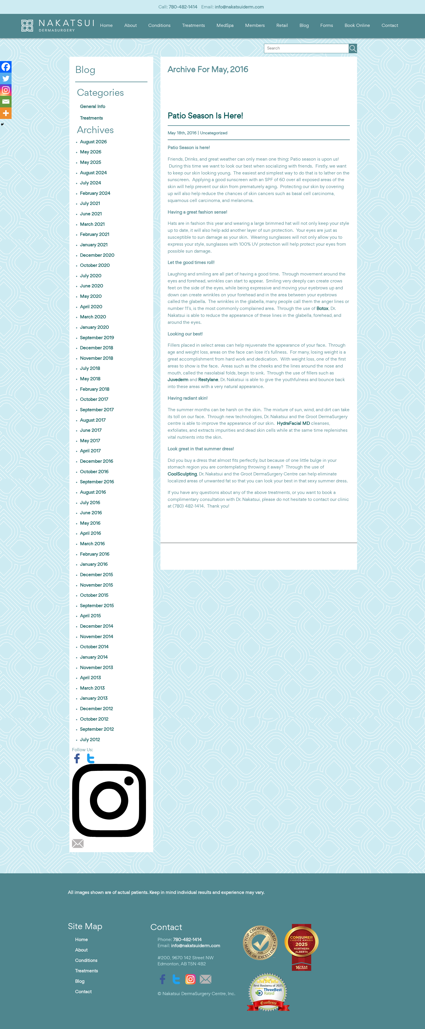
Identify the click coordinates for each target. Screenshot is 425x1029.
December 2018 (96, 348)
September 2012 (97, 729)
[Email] (6, 101)
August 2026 (93, 142)
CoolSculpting (182, 474)
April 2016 (90, 534)
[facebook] (79, 758)
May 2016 (90, 523)
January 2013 (94, 699)
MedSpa (225, 26)
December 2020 (97, 255)
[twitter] (92, 758)
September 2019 (97, 338)
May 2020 (91, 297)
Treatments (193, 26)
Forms (326, 26)
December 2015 (96, 575)
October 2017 (94, 400)
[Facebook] (6, 67)
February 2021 (94, 235)
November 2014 (96, 637)
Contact (390, 26)
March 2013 (92, 688)
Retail (282, 26)
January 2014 (94, 657)
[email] (79, 843)
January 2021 (94, 245)
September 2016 (97, 482)
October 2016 (94, 472)
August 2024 (93, 173)
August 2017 (93, 420)
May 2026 (90, 152)
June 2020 (91, 286)
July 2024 (90, 183)
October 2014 (94, 647)
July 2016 (90, 503)
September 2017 (97, 410)
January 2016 (94, 565)
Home (106, 26)
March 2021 (92, 225)
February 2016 (94, 554)
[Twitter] (6, 78)
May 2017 (90, 441)
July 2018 (90, 369)
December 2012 (96, 709)
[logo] (57, 30)
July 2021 (90, 204)
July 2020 (90, 276)
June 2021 (91, 214)
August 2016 (93, 492)
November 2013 (96, 668)
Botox (322, 309)
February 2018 (94, 389)
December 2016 (96, 462)
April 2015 (90, 616)
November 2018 (96, 359)
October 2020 (95, 266)
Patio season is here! (205, 116)
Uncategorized (214, 133)
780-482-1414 (183, 7)
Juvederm (178, 380)
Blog (304, 26)
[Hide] (2, 124)
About (130, 26)
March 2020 (93, 317)
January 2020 (94, 328)
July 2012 (90, 740)
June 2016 (91, 513)
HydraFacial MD (293, 424)
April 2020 (91, 307)
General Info (92, 107)
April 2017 (90, 451)
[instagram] (111, 801)
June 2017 (90, 431)
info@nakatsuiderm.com (239, 7)
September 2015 (97, 606)
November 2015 (96, 585)
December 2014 (96, 626)
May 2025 (90, 163)
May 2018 (90, 379)
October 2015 (94, 595)
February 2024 (95, 194)
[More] (6, 113)
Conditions (159, 26)
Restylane (208, 380)
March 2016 (92, 544)
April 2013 (90, 678)
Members (255, 26)
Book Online (357, 26)
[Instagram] (6, 90)
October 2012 (94, 719)
